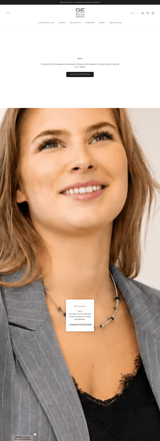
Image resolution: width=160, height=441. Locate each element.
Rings (102, 23)
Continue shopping (80, 74)
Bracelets (75, 23)
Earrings (90, 23)
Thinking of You (46, 23)
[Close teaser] (35, 434)
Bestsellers (116, 23)
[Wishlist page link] (8, 13)
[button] (22, 438)
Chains (62, 23)
